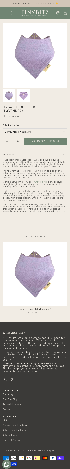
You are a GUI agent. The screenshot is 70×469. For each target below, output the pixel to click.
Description (9, 154)
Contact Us (9, 409)
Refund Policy (10, 435)
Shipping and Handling (15, 425)
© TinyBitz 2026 (11, 451)
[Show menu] (4, 13)
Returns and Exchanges (15, 430)
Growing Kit (40, 182)
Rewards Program (12, 404)
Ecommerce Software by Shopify (38, 451)
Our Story (8, 394)
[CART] (65, 13)
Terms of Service (12, 440)
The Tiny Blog (10, 399)
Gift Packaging (11, 125)
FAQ (5, 420)
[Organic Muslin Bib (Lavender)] (35, 274)
